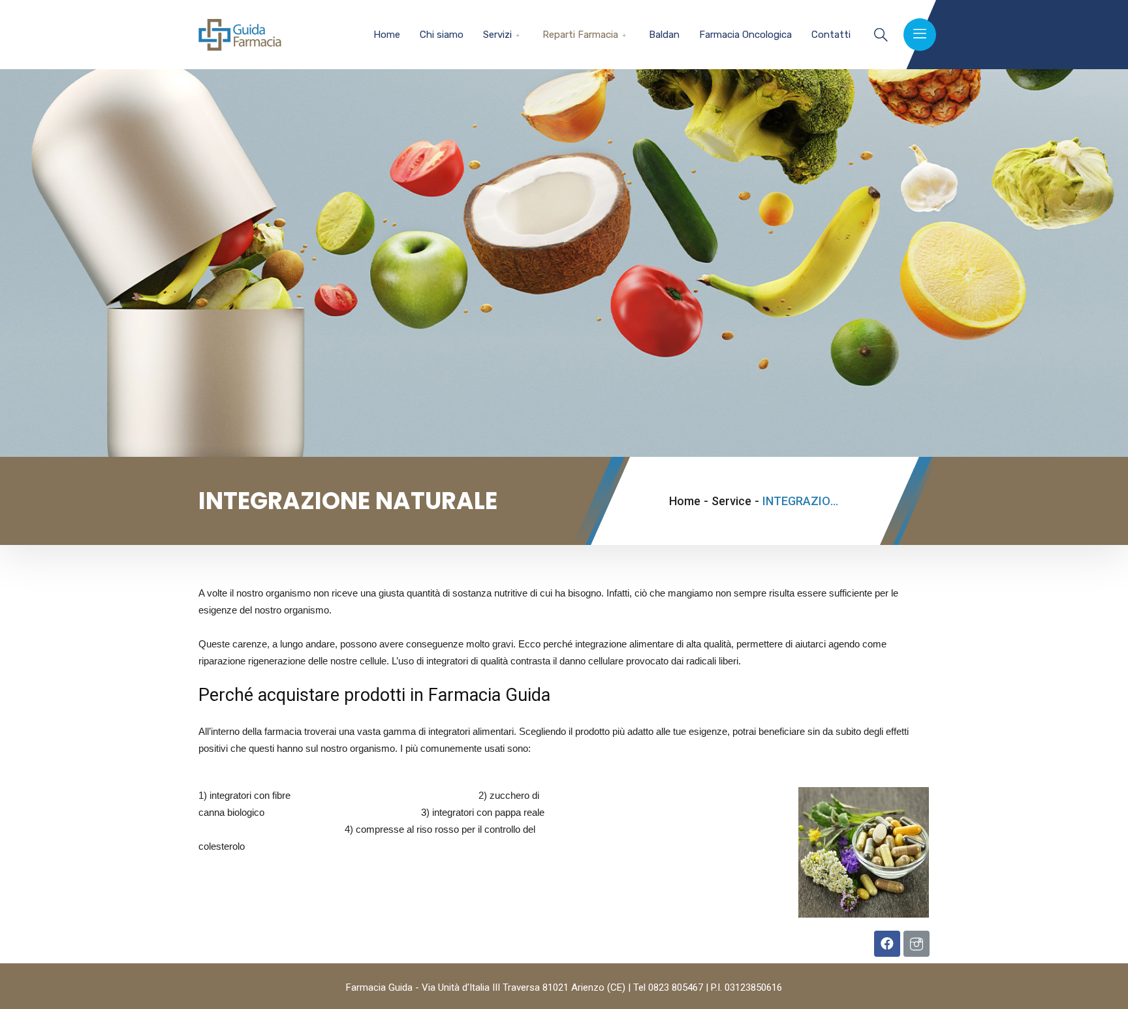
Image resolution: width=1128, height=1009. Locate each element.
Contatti (831, 34)
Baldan (664, 34)
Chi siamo (441, 34)
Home (386, 34)
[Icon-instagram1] (916, 944)
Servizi (497, 34)
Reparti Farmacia (580, 34)
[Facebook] (887, 944)
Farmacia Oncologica (745, 34)
